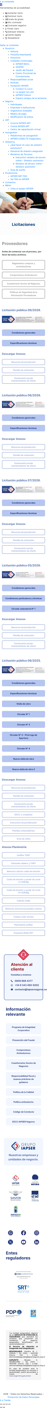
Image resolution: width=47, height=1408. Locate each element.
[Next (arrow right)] (4, 1407)
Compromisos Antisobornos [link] (23, 1051)
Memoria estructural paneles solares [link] (23, 908)
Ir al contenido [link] (7, 1)
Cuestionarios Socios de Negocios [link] (23, 1064)
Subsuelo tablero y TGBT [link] (23, 863)
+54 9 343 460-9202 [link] (27, 985)
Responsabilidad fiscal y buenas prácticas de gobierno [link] (23, 1079)
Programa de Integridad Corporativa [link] (23, 1029)
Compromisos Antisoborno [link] (23, 275)
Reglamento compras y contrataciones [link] (23, 265)
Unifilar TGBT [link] (23, 855)
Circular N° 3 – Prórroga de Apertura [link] (23, 736)
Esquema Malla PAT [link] (23, 933)
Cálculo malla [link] (23, 900)
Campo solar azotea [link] (24, 916)
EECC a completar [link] (23, 814)
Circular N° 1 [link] (23, 714)
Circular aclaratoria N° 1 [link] (23, 608)
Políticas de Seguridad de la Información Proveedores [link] (23, 294)
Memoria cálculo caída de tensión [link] (23, 871)
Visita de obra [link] (23, 704)
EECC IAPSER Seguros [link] (23, 1121)
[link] (1, 4)
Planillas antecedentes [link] (23, 830)
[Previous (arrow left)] (1, 1407)
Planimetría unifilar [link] (23, 925)
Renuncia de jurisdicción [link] (23, 362)
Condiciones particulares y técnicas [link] (23, 598)
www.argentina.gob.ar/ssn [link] (20, 1376)
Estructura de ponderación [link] (23, 822)
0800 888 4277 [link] (24, 980)
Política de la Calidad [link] (23, 1092)
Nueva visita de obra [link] (23, 759)
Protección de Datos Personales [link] (23, 1397)
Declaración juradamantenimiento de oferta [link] (23, 379)
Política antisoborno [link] (23, 1102)
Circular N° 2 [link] (23, 724)
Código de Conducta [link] (23, 1112)
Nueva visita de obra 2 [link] (23, 769)
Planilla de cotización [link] (23, 370)
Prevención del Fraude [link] (23, 1040)
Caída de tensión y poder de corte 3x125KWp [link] (23, 891)
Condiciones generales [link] (23, 332)
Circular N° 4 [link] (23, 748)
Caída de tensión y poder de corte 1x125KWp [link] (23, 880)
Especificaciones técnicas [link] (23, 343)
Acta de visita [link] (23, 838)
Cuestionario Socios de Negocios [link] (23, 283)
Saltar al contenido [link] (9, 45)
